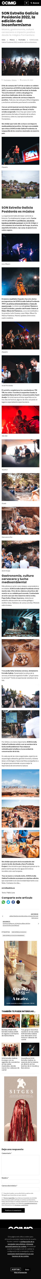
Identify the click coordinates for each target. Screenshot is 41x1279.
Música (14, 80)
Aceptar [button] (16, 1269)
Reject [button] (27, 1269)
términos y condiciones (21, 1205)
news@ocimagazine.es (30, 1203)
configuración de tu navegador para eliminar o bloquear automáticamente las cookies (19, 1244)
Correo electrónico (9, 1186)
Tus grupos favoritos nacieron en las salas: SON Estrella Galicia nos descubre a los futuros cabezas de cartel (30, 1035)
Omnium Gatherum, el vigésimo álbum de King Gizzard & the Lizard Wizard (16, 924)
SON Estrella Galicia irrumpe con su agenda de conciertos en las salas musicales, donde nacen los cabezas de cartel (11, 1064)
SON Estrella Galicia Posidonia (13, 935)
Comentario (7, 1153)
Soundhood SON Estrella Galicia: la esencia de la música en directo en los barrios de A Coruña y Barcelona (30, 1063)
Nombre (5, 1178)
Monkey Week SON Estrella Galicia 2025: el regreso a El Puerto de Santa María (10, 1033)
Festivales (7, 80)
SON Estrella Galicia (19, 932)
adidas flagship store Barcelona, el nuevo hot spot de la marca (24, 917)
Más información (20, 1272)
